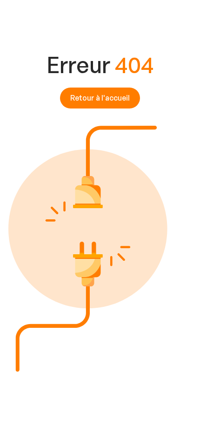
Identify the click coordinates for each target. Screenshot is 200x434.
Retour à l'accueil (100, 97)
